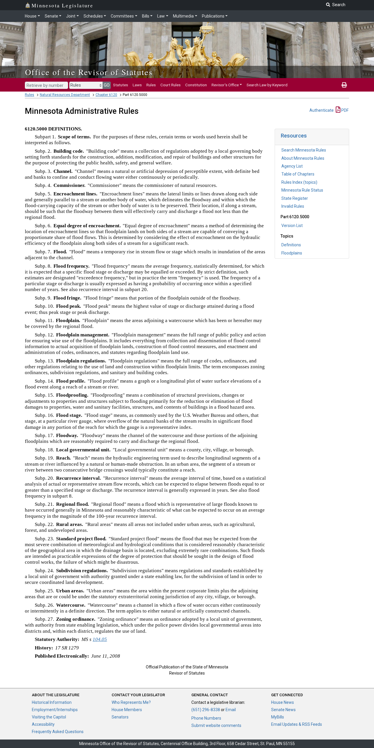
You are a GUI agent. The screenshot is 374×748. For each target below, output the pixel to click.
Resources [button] (294, 136)
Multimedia (183, 16)
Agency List (292, 166)
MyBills (277, 717)
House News (282, 702)
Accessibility (43, 724)
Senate (51, 16)
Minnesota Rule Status (302, 190)
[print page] (344, 84)
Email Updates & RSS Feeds (296, 724)
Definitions (291, 245)
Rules (151, 84)
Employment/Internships (55, 709)
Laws (137, 84)
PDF (344, 110)
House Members (127, 709)
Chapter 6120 (106, 95)
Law (161, 16)
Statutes (120, 84)
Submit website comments (216, 725)
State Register (294, 198)
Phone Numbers (206, 718)
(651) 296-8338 (205, 709)
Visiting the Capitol (49, 717)
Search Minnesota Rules (303, 150)
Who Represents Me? (131, 702)
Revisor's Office (225, 84)
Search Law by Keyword (267, 84)
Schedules (93, 16)
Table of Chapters (297, 174)
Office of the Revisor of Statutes (89, 72)
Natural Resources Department (65, 95)
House (31, 16)
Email (231, 709)
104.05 (100, 639)
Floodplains (291, 253)
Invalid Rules (292, 206)
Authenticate (321, 110)
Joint (70, 16)
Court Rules (170, 84)
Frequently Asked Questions (58, 731)
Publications (213, 16)
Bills (145, 16)
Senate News (283, 709)
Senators (120, 717)
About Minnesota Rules (302, 158)
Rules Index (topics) (299, 182)
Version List (292, 225)
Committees (122, 16)
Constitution (196, 84)
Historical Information (52, 702)
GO (107, 85)
